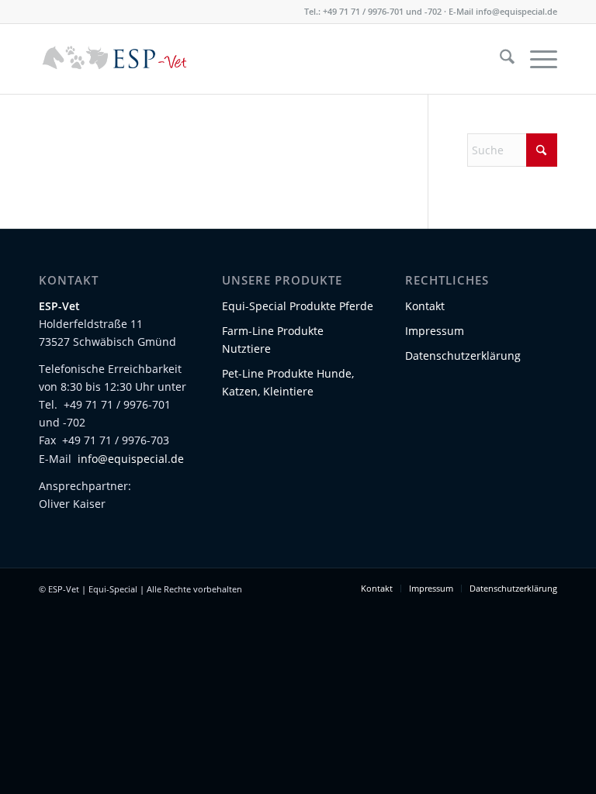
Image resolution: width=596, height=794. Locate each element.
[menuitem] (499, 59)
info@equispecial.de (516, 11)
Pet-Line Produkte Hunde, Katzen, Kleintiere (288, 382)
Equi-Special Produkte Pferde (297, 306)
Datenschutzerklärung (463, 355)
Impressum (434, 330)
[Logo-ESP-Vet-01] (115, 59)
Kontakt (425, 306)
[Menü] (536, 59)
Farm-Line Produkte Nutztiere (273, 339)
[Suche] (499, 59)
